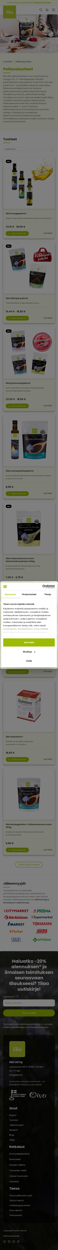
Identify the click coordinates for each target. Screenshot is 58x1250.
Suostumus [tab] (10, 594)
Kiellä (29, 661)
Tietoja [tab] (47, 594)
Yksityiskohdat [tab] (29, 594)
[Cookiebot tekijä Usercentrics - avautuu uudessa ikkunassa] (42, 586)
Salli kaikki (29, 642)
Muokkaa (27, 652)
